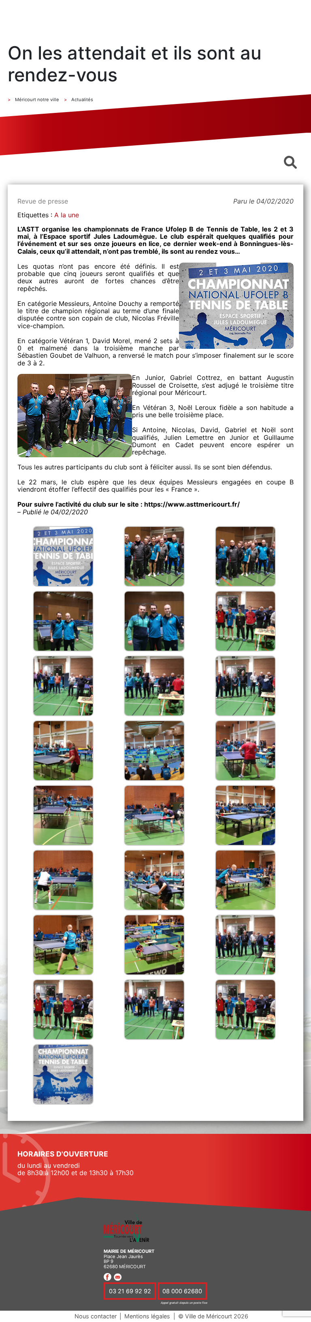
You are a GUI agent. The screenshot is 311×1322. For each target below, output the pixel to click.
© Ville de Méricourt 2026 (213, 1316)
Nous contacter (96, 1316)
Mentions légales (147, 1316)
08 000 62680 (182, 1291)
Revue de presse (42, 201)
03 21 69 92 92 (130, 1291)
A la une (66, 215)
